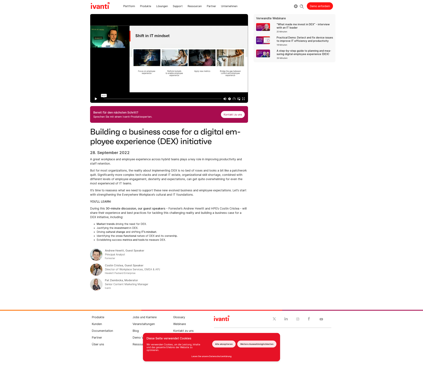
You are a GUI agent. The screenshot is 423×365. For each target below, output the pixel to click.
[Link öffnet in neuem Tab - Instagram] (297, 319)
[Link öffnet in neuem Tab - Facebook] (309, 319)
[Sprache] (295, 6)
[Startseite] (100, 6)
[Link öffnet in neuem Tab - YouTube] (321, 319)
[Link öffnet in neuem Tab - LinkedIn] (286, 319)
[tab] (129, 6)
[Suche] (302, 6)
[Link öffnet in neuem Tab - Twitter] (274, 319)
